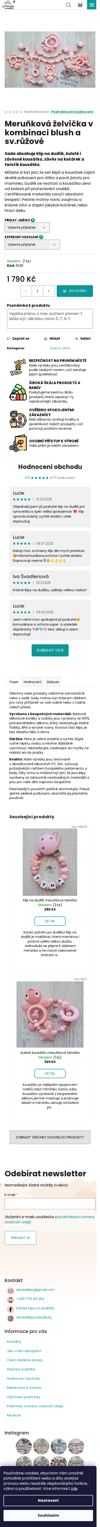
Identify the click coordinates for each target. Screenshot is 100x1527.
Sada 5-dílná (60, 348)
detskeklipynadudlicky (34, 1317)
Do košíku (78, 290)
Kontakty (14, 1341)
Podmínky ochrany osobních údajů (35, 1406)
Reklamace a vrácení (24, 1387)
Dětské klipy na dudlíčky (35, 1308)
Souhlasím (48, 1515)
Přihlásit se (20, 1237)
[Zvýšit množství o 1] (48, 291)
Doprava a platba (21, 1369)
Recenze (14, 1415)
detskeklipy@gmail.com (35, 1289)
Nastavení (48, 1500)
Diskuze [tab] (53, 682)
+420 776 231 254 (30, 1299)
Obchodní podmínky (23, 1397)
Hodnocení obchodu (50, 467)
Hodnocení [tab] (32, 682)
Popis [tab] (14, 682)
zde (74, 1488)
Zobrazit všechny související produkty (50, 1137)
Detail (50, 921)
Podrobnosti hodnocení (72, 112)
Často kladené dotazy (25, 1360)
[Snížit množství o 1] (26, 291)
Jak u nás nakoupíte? (24, 1351)
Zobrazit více (50, 650)
